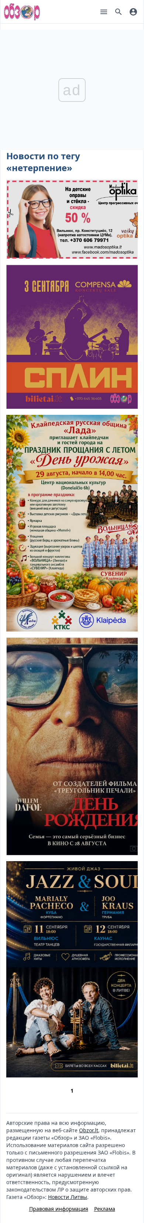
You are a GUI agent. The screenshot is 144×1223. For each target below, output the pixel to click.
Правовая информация (58, 1208)
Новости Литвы (67, 1196)
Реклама (104, 1208)
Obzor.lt (88, 1130)
